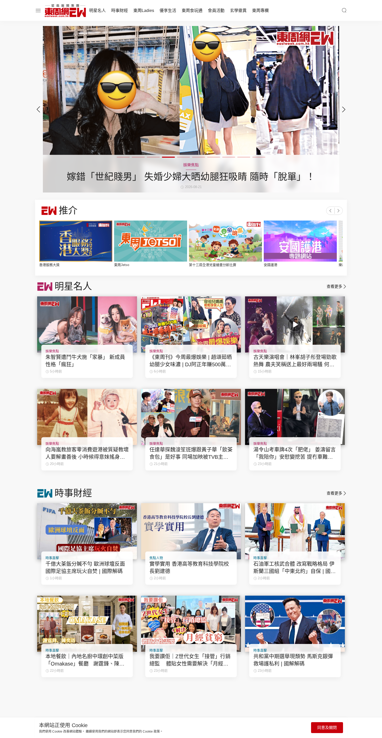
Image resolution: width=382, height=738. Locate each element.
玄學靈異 (238, 10)
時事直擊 (52, 558)
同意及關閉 (327, 727)
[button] (344, 109)
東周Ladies (143, 10)
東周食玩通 (192, 10)
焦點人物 (156, 558)
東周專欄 (260, 10)
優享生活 (168, 10)
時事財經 (119, 10)
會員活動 (216, 10)
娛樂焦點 (52, 351)
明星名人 (97, 10)
